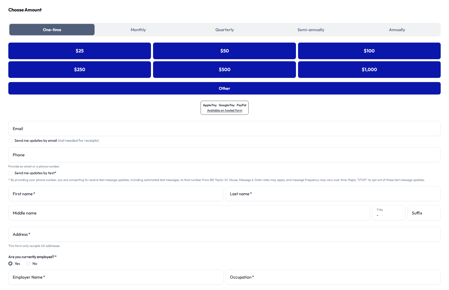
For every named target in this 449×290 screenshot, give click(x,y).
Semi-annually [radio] (311, 29)
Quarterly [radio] (224, 29)
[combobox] (224, 234)
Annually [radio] (397, 29)
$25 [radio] (80, 51)
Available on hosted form (224, 110)
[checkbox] (10, 141)
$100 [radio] (369, 51)
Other (224, 88)
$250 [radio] (79, 69)
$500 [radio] (224, 69)
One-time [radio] (52, 29)
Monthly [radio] (138, 29)
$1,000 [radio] (369, 69)
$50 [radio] (224, 51)
